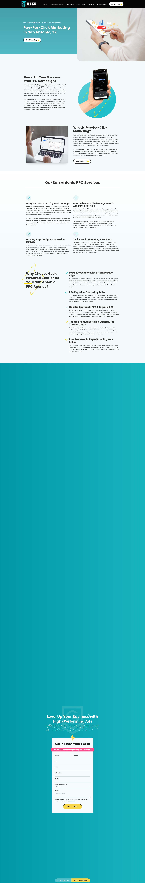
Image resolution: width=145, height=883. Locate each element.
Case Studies (70, 4)
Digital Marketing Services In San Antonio (37, 22)
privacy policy (72, 801)
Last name (76, 755)
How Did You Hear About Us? (61, 784)
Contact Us (91, 4)
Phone (56, 767)
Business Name (58, 772)
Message (57, 790)
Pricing (78, 4)
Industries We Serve (57, 4)
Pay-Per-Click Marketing (55, 22)
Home (24, 22)
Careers (84, 4)
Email (56, 761)
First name (57, 755)
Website (56, 778)
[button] (45, 4)
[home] (29, 4)
